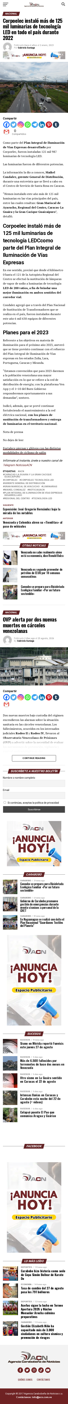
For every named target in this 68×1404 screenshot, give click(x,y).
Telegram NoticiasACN (17, 465)
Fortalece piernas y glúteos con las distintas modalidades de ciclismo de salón (32, 450)
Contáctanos (43, 1379)
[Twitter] (13, 124)
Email (6, 790)
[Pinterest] (49, 124)
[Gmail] (6, 132)
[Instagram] (20, 124)
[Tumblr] (56, 124)
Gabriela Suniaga (25, 641)
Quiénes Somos (25, 1379)
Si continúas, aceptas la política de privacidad (33, 802)
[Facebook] (6, 124)
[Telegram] (35, 124)
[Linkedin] (42, 124)
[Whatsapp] (27, 124)
